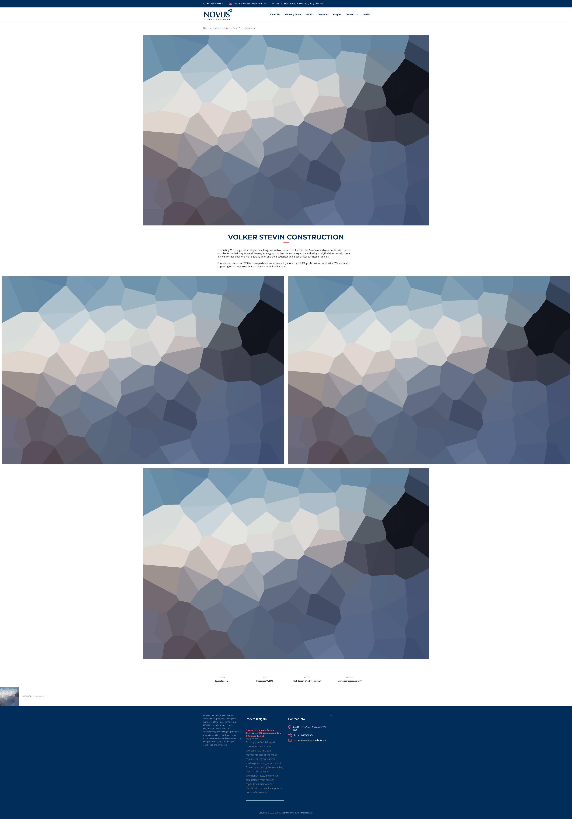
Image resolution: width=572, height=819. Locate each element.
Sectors (309, 14)
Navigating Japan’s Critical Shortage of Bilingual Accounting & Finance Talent (264, 733)
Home (206, 28)
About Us (275, 14)
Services (323, 14)
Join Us (366, 14)
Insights (337, 14)
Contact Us (352, 14)
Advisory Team (292, 14)
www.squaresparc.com (348, 681)
